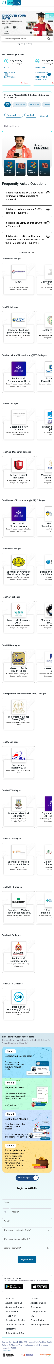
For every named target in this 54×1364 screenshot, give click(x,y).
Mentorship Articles (40, 1324)
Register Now (27, 1259)
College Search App (14, 1333)
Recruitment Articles (15, 1320)
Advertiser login (39, 1303)
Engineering (16, 60)
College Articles (38, 1311)
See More (24, 83)
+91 (5, 1212)
